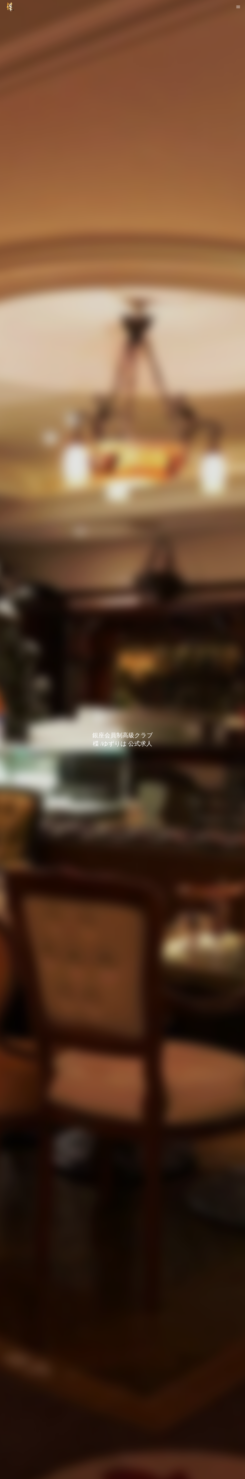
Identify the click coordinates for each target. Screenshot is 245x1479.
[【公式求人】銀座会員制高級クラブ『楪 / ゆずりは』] (10, 7)
